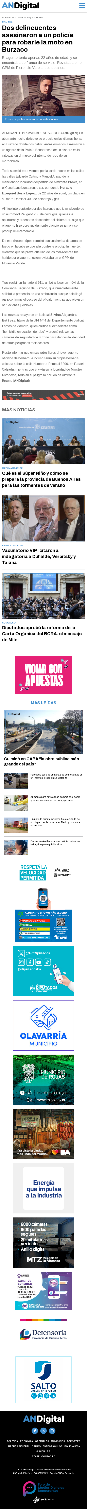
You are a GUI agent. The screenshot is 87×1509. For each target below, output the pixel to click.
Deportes (73, 1441)
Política (12, 1441)
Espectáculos (52, 1446)
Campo (36, 1446)
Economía (26, 1441)
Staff (35, 1456)
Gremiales (42, 1441)
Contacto (48, 1456)
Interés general (18, 1446)
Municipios (58, 1441)
